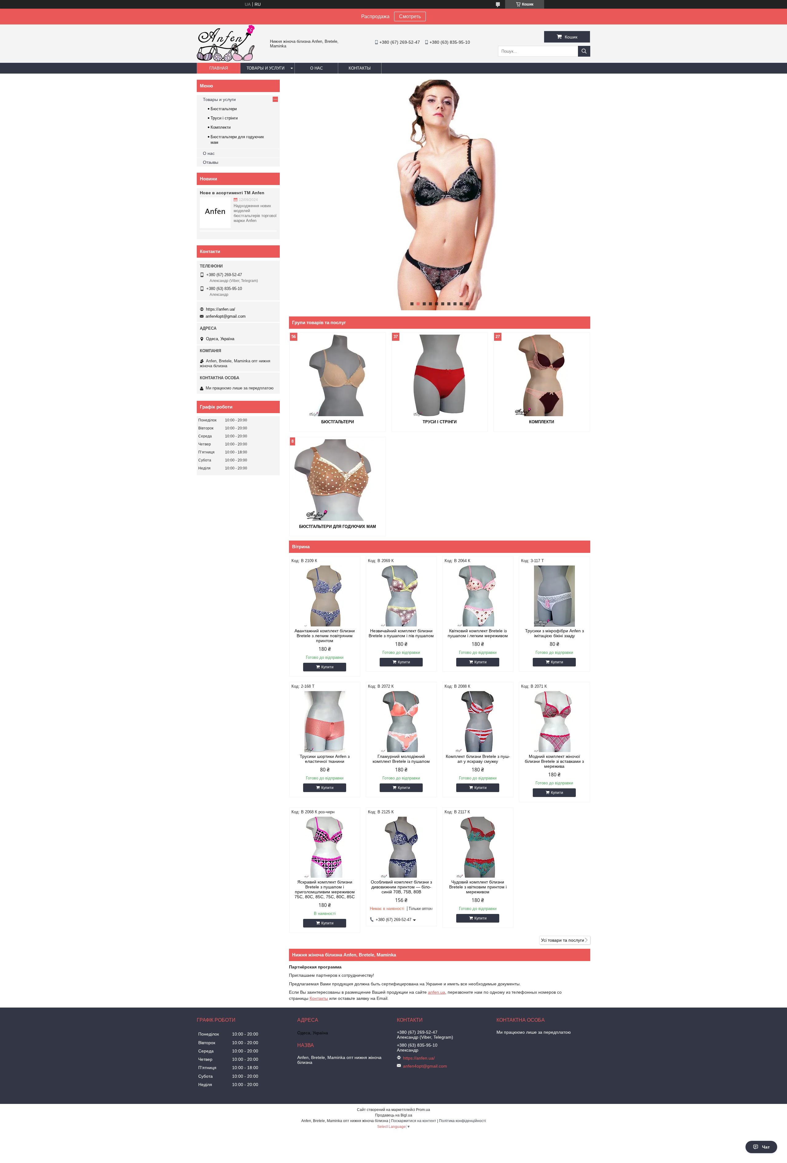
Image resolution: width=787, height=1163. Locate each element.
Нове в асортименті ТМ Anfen (232, 192)
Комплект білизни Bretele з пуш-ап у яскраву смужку (478, 759)
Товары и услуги (265, 68)
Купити (327, 667)
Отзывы (210, 162)
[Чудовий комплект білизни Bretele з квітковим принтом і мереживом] (478, 847)
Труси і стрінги (440, 422)
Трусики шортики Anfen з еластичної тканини (325, 759)
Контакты (360, 68)
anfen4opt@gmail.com (226, 316)
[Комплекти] (542, 375)
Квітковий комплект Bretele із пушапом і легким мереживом (478, 633)
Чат (766, 1147)
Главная (218, 68)
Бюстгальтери (337, 422)
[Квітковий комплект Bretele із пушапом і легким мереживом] (478, 596)
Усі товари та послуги (562, 940)
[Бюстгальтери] (337, 375)
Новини (208, 178)
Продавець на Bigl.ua (393, 1115)
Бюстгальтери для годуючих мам (337, 526)
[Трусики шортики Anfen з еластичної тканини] (324, 721)
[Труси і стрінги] (440, 375)
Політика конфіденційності (462, 1121)
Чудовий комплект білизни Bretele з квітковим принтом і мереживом (478, 886)
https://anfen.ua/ (220, 309)
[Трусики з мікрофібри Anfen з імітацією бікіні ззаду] (554, 596)
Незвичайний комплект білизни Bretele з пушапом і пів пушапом (401, 633)
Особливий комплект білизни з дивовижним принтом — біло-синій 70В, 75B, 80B (401, 886)
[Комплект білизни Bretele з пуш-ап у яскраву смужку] (478, 721)
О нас (316, 68)
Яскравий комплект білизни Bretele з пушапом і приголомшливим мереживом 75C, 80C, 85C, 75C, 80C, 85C (325, 889)
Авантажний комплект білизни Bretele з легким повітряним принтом (325, 635)
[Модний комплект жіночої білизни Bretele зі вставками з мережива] (554, 721)
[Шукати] (584, 51)
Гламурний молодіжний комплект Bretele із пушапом (401, 759)
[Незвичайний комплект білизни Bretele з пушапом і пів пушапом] (401, 596)
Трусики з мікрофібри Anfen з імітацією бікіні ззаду (554, 633)
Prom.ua (423, 1110)
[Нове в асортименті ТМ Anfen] (215, 212)
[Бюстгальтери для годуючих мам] (337, 480)
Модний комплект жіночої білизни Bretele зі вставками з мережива (554, 761)
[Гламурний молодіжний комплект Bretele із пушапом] (401, 721)
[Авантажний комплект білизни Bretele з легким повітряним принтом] (324, 596)
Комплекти (541, 422)
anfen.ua (436, 992)
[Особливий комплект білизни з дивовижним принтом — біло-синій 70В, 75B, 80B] (401, 847)
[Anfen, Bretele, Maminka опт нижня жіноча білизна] (226, 60)
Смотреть (410, 16)
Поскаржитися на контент (413, 1121)
